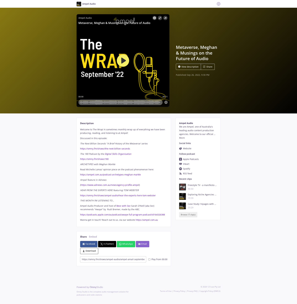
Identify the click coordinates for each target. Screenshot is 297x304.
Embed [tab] (93, 236)
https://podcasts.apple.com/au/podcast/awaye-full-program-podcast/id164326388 (122, 214)
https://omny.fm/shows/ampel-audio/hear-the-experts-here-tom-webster (118, 195)
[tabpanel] (123, 175)
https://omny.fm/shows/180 (94, 158)
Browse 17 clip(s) (188, 214)
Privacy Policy (179, 291)
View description (190, 66)
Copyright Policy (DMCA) (209, 291)
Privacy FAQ (192, 291)
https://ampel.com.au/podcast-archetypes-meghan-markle (110, 174)
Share (209, 66)
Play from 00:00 (159, 259)
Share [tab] (83, 236)
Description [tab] (87, 123)
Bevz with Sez (123, 205)
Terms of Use (166, 291)
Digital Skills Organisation (118, 153)
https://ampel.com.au (147, 219)
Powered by (83, 287)
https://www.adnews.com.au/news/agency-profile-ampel (110, 184)
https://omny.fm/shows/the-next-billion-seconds (105, 148)
